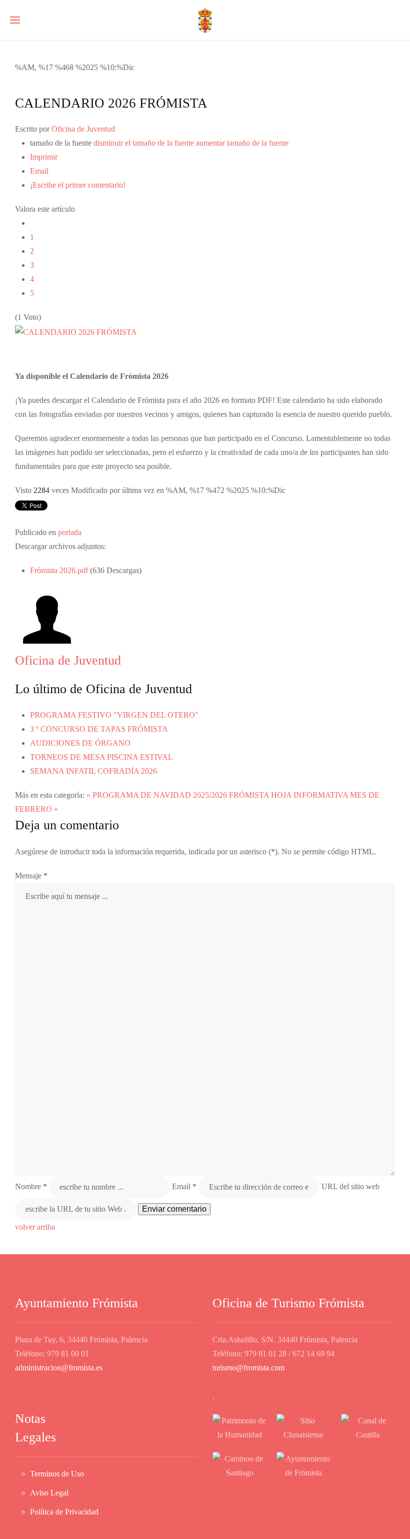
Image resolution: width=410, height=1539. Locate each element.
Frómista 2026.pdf (60, 570)
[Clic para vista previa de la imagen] (76, 331)
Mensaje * (31, 875)
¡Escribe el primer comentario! (78, 185)
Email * (184, 1186)
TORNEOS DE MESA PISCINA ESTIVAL (101, 757)
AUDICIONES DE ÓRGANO (80, 743)
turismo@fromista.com (248, 1367)
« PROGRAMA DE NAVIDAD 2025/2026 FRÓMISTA (177, 795)
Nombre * (31, 1186)
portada (70, 532)
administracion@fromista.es (58, 1367)
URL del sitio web (351, 1186)
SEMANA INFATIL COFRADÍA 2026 (93, 771)
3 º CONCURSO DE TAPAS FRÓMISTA (99, 729)
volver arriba (35, 1227)
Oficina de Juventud (83, 129)
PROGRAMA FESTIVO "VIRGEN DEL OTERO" (114, 715)
